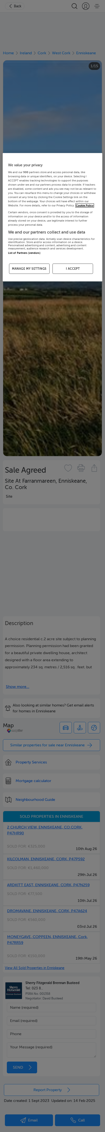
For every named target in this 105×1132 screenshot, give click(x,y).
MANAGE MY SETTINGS (29, 268)
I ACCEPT (73, 268)
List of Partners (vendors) (24, 253)
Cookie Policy (85, 205)
